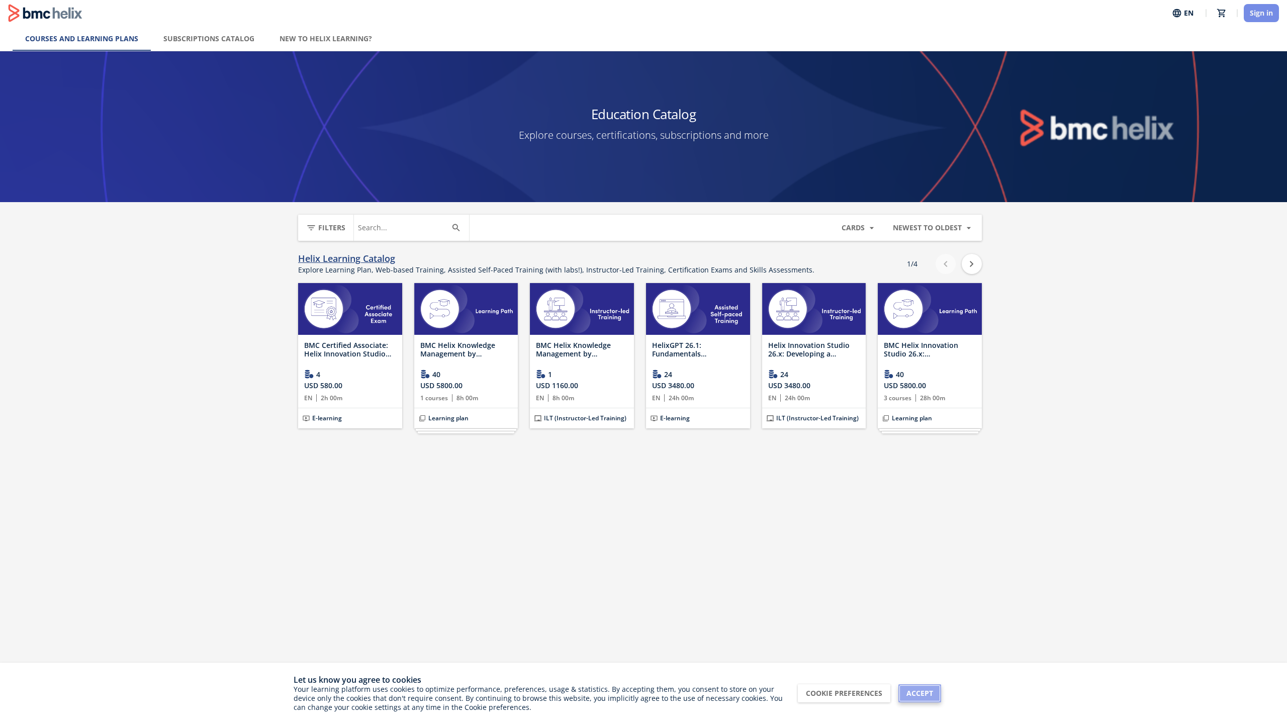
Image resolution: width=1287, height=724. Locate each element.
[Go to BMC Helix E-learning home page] (45, 13)
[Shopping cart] (1222, 13)
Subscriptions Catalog (208, 38)
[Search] (456, 228)
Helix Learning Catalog (346, 258)
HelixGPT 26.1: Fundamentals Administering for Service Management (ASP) (695, 349)
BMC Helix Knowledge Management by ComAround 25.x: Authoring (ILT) (573, 349)
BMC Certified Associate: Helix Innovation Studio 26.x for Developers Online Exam (349, 349)
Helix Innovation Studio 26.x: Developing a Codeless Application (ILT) (812, 349)
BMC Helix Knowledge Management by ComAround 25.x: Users (460, 349)
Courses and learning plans (81, 38)
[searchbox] (402, 228)
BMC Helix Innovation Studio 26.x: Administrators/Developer (928, 349)
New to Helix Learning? (326, 38)
